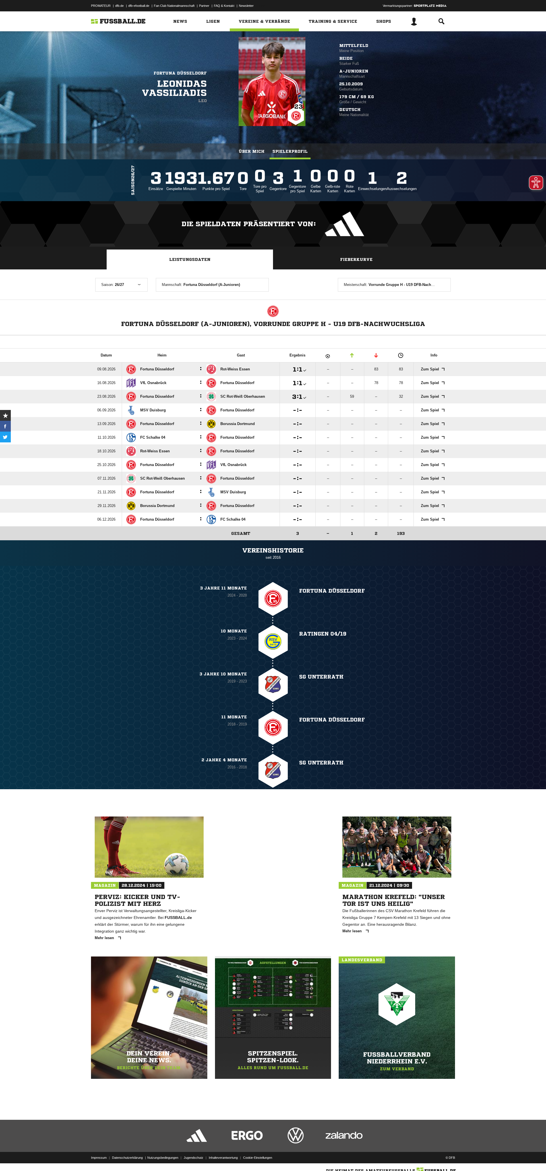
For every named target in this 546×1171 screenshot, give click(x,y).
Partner (204, 5)
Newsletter (246, 5)
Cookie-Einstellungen (257, 1157)
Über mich (251, 151)
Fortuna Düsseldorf (180, 73)
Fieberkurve (356, 259)
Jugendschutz (193, 1157)
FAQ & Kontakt (224, 5)
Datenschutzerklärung (127, 1157)
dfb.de (119, 5)
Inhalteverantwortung (223, 1157)
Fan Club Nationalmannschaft (174, 5)
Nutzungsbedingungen (162, 1157)
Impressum (99, 1157)
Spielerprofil (290, 151)
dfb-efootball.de (138, 5)
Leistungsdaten (189, 259)
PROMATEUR (101, 5)
